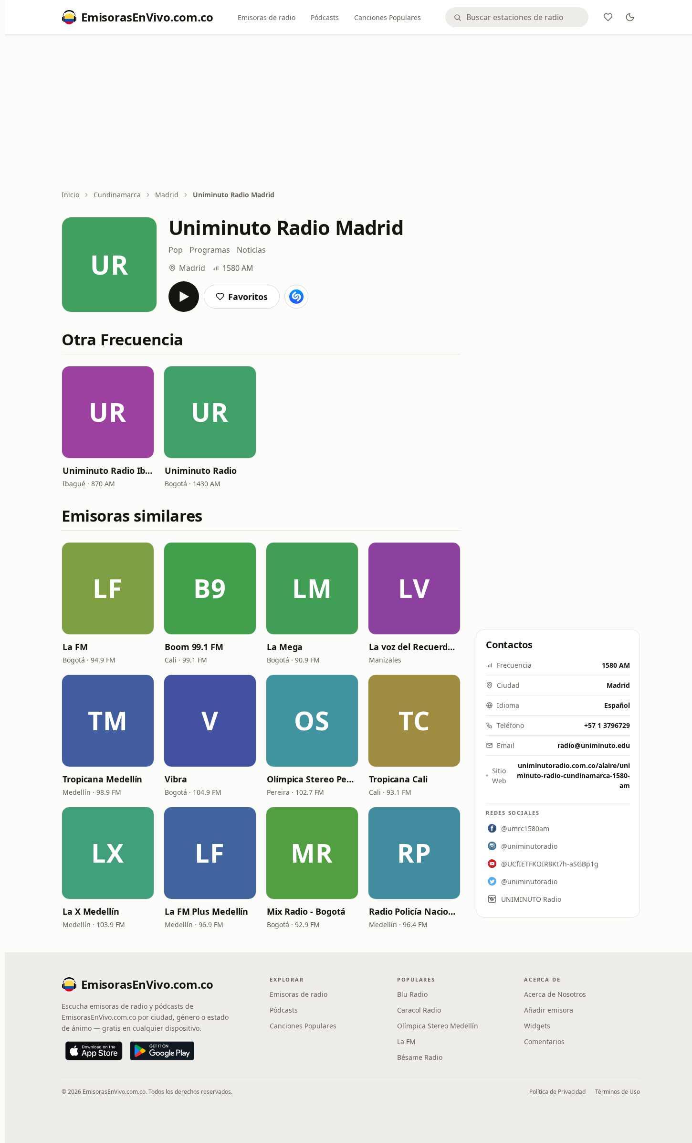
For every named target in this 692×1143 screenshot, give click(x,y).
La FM (75, 646)
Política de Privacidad (557, 1092)
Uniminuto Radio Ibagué (108, 470)
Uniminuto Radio (201, 470)
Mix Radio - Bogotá (306, 911)
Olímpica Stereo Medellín (437, 1025)
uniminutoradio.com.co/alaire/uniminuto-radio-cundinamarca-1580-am (573, 775)
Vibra (176, 779)
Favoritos (248, 296)
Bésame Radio (419, 1057)
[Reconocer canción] (296, 297)
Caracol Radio (419, 1010)
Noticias (251, 250)
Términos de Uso (617, 1092)
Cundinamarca (117, 194)
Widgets (537, 1025)
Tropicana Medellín (102, 779)
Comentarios (544, 1041)
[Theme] (630, 17)
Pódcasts (325, 17)
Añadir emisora (548, 1010)
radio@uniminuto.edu (593, 745)
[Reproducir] (183, 296)
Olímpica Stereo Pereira (312, 779)
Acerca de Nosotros (555, 994)
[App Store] (94, 1050)
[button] (108, 412)
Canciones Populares (387, 17)
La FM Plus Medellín (206, 911)
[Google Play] (162, 1050)
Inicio (70, 194)
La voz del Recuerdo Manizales (414, 646)
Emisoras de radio (266, 17)
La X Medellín (91, 911)
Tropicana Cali (398, 779)
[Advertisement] (350, 113)
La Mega (285, 646)
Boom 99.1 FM (194, 646)
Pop (175, 250)
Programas (209, 250)
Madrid (166, 194)
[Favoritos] (608, 17)
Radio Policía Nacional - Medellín (414, 911)
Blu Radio (412, 994)
